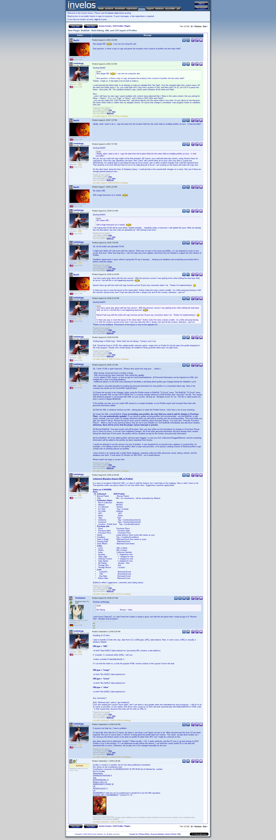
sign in (97, 19)
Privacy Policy (144, 834)
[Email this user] (180, 599)
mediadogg (78, 63)
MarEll (76, 40)
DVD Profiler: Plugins (121, 26)
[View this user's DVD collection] (188, 41)
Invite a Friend (170, 834)
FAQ (179, 834)
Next (204, 26)
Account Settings (157, 834)
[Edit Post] (193, 41)
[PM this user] (184, 41)
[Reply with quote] (201, 41)
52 (192, 26)
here (110, 110)
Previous (198, 26)
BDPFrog (110, 113)
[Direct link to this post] (197, 41)
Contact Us (133, 834)
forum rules (113, 13)
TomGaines (80, 598)
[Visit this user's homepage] (188, 65)
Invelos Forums (105, 26)
